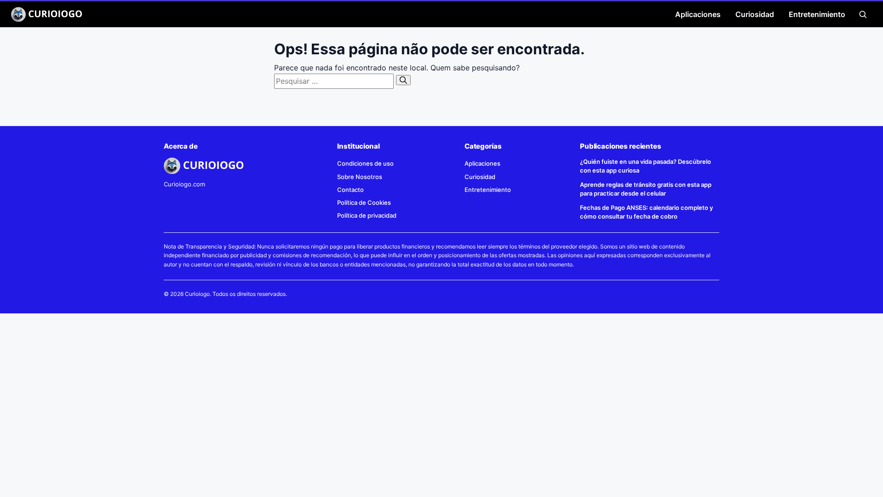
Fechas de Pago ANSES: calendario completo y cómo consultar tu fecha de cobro (646, 212)
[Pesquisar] (403, 80)
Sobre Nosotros (359, 176)
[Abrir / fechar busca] (863, 14)
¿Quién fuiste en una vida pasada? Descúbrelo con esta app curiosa (645, 166)
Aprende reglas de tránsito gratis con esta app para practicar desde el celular (645, 189)
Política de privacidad (366, 215)
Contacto (350, 189)
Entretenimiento (817, 14)
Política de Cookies (364, 202)
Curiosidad (754, 14)
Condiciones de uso (365, 163)
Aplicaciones (698, 14)
